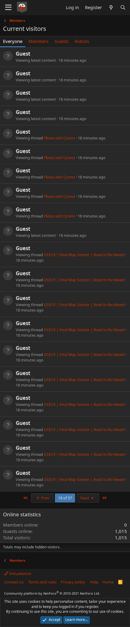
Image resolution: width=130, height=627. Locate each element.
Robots (82, 41)
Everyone (12, 41)
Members (38, 41)
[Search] (123, 7)
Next (85, 498)
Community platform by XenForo (52, 593)
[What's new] (111, 7)
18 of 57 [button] (65, 498)
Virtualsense (19, 573)
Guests (61, 41)
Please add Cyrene (59, 138)
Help (94, 582)
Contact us (14, 582)
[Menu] (8, 7)
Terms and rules (42, 582)
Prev (44, 498)
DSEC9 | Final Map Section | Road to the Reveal (84, 254)
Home (108, 582)
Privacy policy (73, 582)
